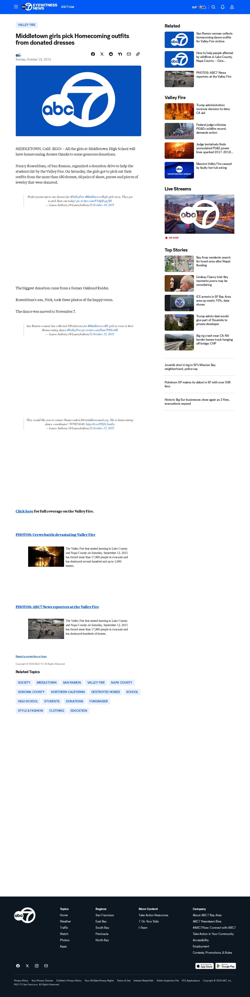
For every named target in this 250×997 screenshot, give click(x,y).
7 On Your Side (149, 921)
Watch (64, 934)
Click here (24, 511)
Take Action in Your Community (213, 934)
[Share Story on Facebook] (93, 54)
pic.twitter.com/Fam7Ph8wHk (100, 330)
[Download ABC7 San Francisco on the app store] (204, 966)
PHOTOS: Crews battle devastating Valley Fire (55, 534)
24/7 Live (67, 7)
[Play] (199, 214)
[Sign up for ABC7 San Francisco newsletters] (46, 966)
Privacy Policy (21, 980)
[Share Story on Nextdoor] (120, 54)
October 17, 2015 (103, 428)
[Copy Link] (138, 54)
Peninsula (102, 934)
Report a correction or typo (31, 656)
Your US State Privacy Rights (99, 980)
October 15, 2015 (103, 334)
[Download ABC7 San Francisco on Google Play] (225, 966)
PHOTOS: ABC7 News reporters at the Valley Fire (57, 606)
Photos (64, 940)
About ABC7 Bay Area (207, 915)
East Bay (101, 921)
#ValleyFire (77, 197)
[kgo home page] (24, 915)
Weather (65, 921)
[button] (16, 7)
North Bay (102, 940)
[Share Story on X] (102, 54)
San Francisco (105, 915)
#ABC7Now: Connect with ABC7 (214, 927)
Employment (201, 946)
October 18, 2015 (103, 205)
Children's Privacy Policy (68, 980)
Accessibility (201, 940)
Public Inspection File (168, 980)
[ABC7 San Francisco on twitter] (27, 966)
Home (64, 915)
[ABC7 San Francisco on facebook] (18, 966)
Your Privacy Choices (42, 980)
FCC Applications (191, 980)
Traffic (64, 927)
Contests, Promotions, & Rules (212, 952)
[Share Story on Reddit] (111, 54)
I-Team (143, 927)
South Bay (102, 927)
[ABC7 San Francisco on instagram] (37, 966)
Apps (63, 946)
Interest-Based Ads (144, 980)
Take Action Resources (153, 915)
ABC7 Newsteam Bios (207, 921)
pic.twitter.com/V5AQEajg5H (94, 201)
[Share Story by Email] (129, 54)
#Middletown (93, 197)
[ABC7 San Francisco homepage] (39, 7)
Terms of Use (123, 980)
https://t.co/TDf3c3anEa (100, 424)
